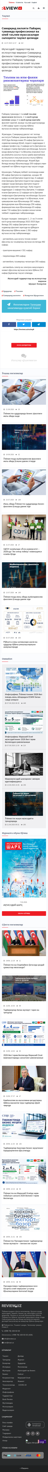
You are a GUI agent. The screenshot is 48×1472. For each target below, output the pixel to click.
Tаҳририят (6, 1433)
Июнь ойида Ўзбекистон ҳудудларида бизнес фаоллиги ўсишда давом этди (23, 505)
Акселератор (7, 1381)
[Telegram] (28, 1433)
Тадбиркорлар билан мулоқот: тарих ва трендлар (21, 1011)
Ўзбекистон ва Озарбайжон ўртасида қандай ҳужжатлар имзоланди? (23, 966)
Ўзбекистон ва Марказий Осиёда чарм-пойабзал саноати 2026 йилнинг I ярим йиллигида (21, 1195)
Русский (27, 2)
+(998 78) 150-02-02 (12, 1331)
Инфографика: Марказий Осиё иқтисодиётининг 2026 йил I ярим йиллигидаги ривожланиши (20, 739)
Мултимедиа (7, 1403)
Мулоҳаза (6, 1371)
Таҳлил (5, 1356)
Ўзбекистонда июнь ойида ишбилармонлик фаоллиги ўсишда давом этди (23, 598)
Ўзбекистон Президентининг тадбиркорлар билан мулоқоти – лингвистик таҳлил (22, 1242)
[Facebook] (33, 1433)
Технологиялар (8, 1385)
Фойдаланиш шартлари (12, 1437)
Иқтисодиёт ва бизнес (26, 1371)
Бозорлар (6, 1363)
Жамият (21, 1381)
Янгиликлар (22, 1367)
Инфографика (8, 1392)
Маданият (6, 1389)
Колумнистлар (8, 1378)
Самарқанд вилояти (12, 295)
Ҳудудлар (7, 291)
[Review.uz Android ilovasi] (35, 1425)
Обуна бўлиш (24, 913)
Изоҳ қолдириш (24, 345)
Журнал (21, 1360)
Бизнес (5, 1374)
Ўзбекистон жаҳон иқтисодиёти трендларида (19, 820)
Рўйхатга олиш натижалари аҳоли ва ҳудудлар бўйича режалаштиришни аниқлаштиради (20, 644)
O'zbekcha (19, 2)
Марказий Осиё (24, 1378)
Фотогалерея (7, 1407)
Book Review (7, 1399)
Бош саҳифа (7, 1422)
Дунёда (21, 1356)
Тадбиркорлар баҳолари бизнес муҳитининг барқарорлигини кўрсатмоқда (23, 1149)
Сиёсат (21, 1374)
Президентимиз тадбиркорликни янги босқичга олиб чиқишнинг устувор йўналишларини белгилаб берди (20, 1288)
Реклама (5, 1430)
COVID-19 (22, 1385)
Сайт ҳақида (7, 1426)
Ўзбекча (12, 2)
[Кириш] (38, 8)
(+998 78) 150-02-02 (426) (22, 1335)
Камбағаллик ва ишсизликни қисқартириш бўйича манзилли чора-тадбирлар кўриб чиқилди (22, 1103)
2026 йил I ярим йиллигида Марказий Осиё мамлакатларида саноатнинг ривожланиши (23, 1056)
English (34, 2)
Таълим (19, 291)
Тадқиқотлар (7, 1396)
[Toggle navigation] (44, 8)
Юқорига (24, 1468)
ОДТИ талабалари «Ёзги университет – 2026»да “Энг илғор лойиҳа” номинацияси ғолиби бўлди (22, 551)
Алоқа (4, 1441)
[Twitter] (37, 1433)
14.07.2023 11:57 (10, 43)
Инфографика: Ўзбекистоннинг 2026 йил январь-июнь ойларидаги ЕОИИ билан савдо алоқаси (23, 697)
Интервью (6, 1367)
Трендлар (6, 1360)
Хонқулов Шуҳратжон (34, 295)
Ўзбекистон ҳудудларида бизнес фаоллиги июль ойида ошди (22, 415)
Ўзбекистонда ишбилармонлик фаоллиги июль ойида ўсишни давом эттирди (22, 460)
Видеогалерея (8, 1410)
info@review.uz (10, 1339)
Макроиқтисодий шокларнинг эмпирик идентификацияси (22, 780)
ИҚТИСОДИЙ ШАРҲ (12, 905)
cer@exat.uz (9, 1343)
